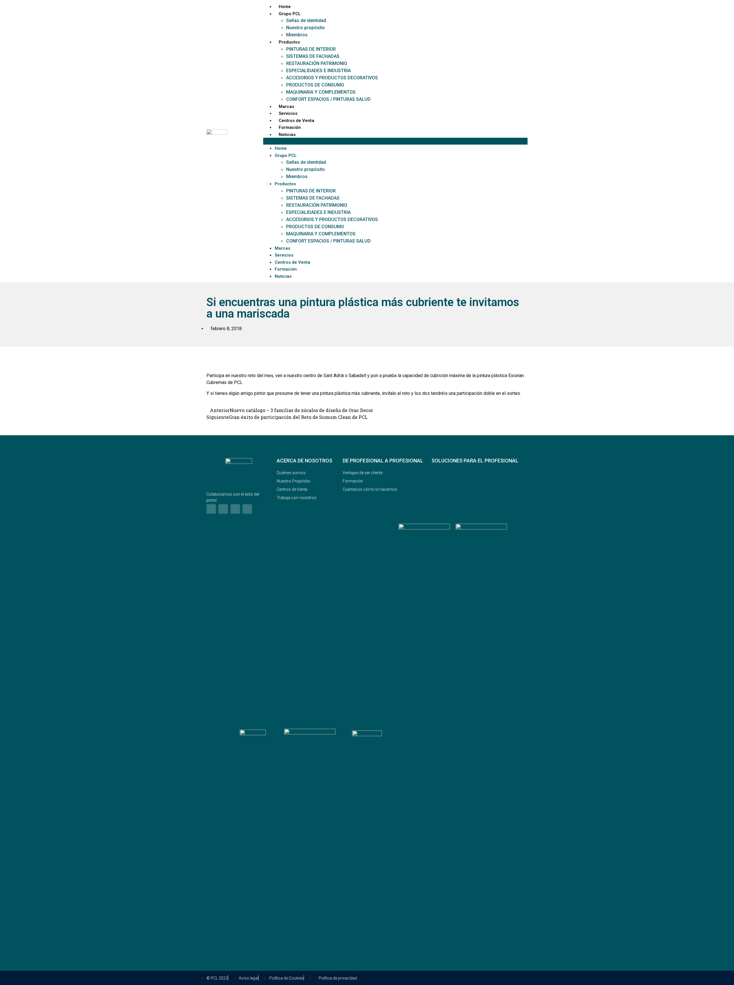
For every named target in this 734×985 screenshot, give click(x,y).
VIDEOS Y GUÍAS (461, 492)
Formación (290, 127)
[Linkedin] (235, 509)
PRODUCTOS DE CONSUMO (315, 85)
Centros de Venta (296, 120)
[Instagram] (223, 509)
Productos (289, 42)
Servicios (288, 113)
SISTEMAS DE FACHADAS (312, 56)
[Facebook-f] (211, 509)
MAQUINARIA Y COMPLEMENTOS (321, 92)
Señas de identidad (306, 20)
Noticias (287, 134)
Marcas (286, 106)
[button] (395, 141)
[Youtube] (247, 509)
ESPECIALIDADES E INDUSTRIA (318, 70)
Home (285, 6)
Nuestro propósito (305, 27)
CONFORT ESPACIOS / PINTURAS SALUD (328, 99)
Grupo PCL (290, 13)
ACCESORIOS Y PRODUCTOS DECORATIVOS (332, 77)
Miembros (297, 35)
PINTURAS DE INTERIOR (311, 49)
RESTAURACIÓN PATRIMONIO (316, 63)
